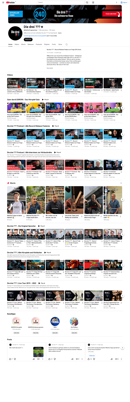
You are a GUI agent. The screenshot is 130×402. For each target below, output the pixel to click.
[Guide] (3, 2)
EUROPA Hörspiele (11, 118)
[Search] (87, 2)
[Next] (122, 83)
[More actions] (25, 90)
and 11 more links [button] (52, 35)
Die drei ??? (9, 144)
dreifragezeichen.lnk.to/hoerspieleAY (35, 35)
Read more (50, 68)
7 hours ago (22, 344)
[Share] (34, 359)
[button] (50, 68)
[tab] (10, 44)
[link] (26, 352)
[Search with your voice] (93, 2)
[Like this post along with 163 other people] (88, 359)
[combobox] (61, 2)
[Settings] (117, 2)
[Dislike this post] (14, 359)
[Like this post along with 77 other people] (10, 359)
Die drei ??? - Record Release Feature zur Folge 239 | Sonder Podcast (64, 49)
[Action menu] (43, 359)
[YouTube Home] (10, 2)
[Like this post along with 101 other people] (49, 359)
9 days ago (100, 344)
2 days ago (61, 344)
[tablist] (65, 44)
